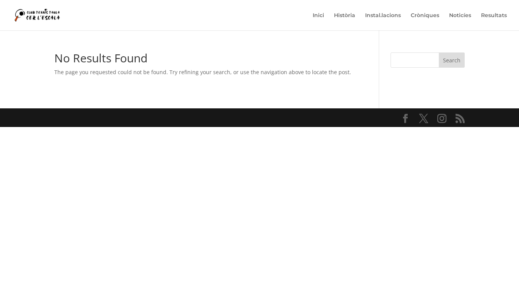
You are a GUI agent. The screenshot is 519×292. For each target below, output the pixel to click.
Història (344, 16)
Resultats (494, 16)
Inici (318, 16)
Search (451, 60)
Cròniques (425, 16)
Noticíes (460, 16)
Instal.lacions (383, 16)
